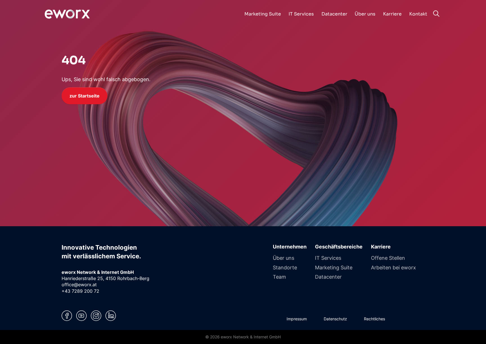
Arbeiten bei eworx (393, 267)
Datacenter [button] (334, 14)
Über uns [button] (365, 14)
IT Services (328, 258)
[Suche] (436, 13)
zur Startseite (84, 96)
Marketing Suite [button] (262, 14)
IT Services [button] (301, 14)
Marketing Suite (333, 267)
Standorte (285, 267)
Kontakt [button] (418, 14)
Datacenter (328, 277)
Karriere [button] (392, 14)
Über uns (283, 258)
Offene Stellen (388, 258)
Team (279, 277)
